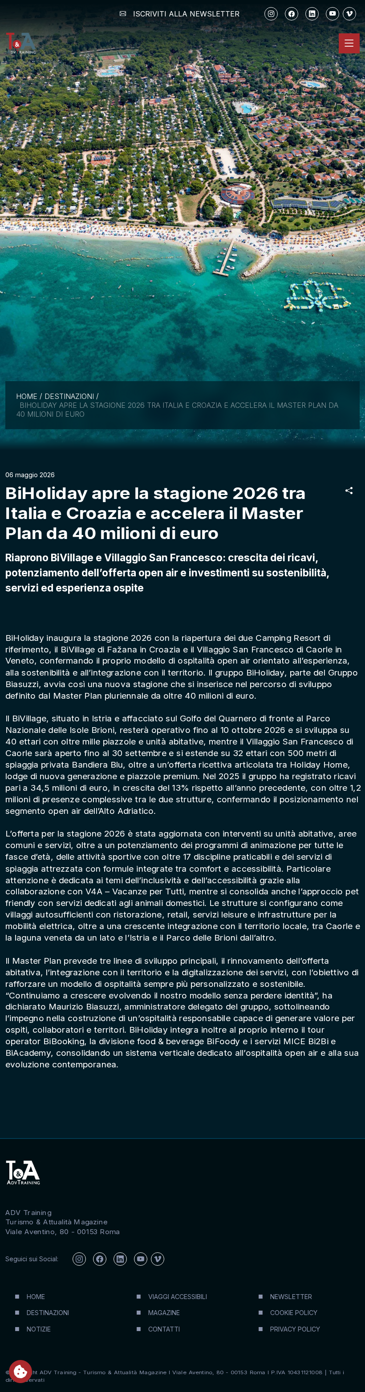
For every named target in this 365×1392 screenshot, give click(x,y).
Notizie (39, 1329)
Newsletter (291, 1296)
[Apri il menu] (349, 43)
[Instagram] (271, 13)
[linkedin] (312, 13)
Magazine (164, 1312)
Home (26, 396)
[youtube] (332, 13)
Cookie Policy (293, 1312)
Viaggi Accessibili (177, 1296)
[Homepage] (20, 43)
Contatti (164, 1329)
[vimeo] (349, 13)
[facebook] (291, 13)
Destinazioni (69, 396)
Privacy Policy (295, 1329)
